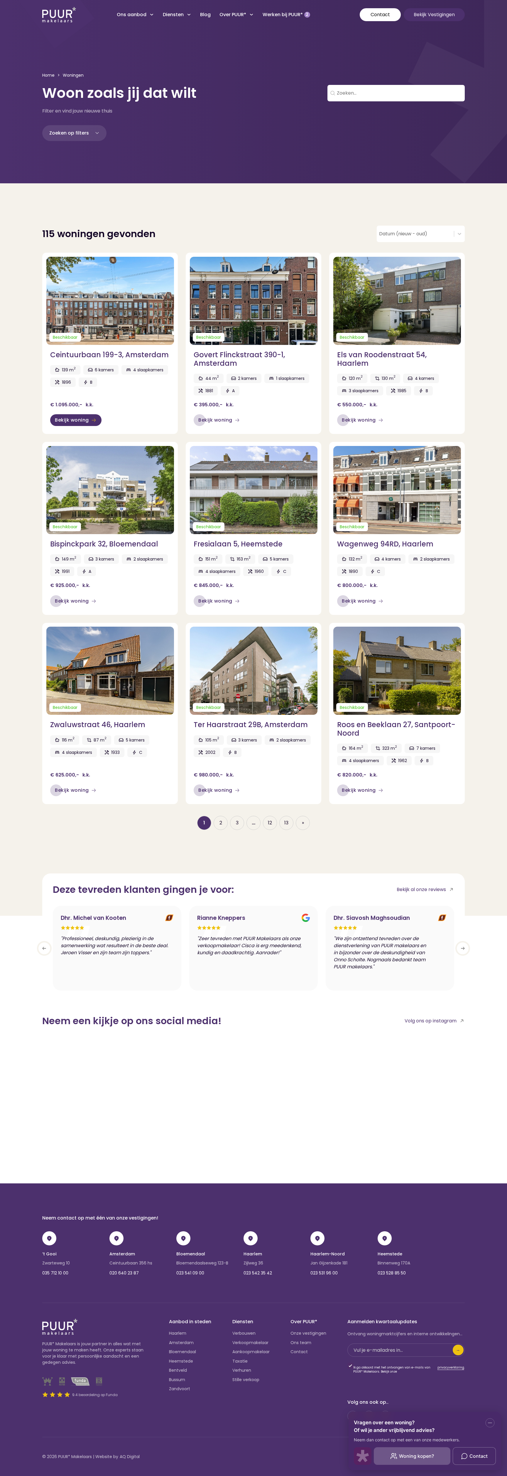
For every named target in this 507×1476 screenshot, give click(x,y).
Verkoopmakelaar (250, 1343)
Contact (380, 14)
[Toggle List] (459, 234)
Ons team (300, 1343)
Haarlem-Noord (327, 1254)
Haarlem (253, 1254)
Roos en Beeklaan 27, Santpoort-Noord (396, 729)
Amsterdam (122, 1254)
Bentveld (178, 1370)
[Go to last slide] (44, 948)
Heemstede (390, 1254)
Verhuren (241, 1370)
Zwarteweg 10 (56, 1263)
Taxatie (240, 1361)
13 (286, 822)
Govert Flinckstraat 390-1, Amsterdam (239, 359)
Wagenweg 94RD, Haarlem (385, 544)
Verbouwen (244, 1333)
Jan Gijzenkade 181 (328, 1263)
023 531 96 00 (324, 1273)
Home (48, 75)
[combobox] (415, 234)
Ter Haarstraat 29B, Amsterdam (251, 724)
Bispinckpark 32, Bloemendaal (104, 544)
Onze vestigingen (308, 1333)
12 (270, 822)
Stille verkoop (245, 1380)
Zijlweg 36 (253, 1263)
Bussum (177, 1380)
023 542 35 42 (258, 1273)
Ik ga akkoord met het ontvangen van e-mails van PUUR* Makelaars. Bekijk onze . (409, 1370)
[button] (74, 133)
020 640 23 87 (124, 1273)
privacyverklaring (450, 1368)
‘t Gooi (49, 1254)
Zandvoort (179, 1389)
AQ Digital (130, 1457)
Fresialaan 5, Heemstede (238, 544)
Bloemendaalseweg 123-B (202, 1263)
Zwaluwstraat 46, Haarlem (97, 724)
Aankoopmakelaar (251, 1352)
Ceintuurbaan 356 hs (130, 1263)
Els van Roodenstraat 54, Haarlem (382, 359)
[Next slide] (462, 948)
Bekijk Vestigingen (434, 14)
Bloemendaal (190, 1254)
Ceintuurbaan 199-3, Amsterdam (109, 355)
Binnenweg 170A (394, 1263)
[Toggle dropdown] (151, 14)
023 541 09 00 (190, 1273)
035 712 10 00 (55, 1273)
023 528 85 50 (392, 1273)
